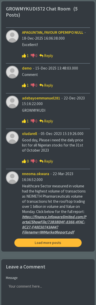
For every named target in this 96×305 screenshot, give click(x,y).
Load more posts (48, 243)
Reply (48, 55)
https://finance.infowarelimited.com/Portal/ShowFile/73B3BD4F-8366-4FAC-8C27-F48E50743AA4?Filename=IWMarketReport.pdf (54, 224)
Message (11, 278)
